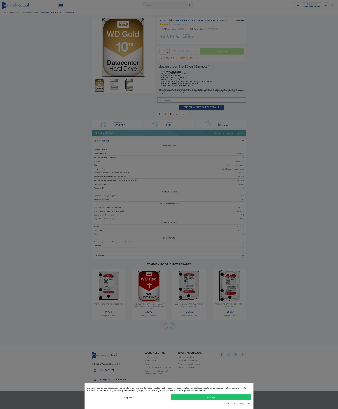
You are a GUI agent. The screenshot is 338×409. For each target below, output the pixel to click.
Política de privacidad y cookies (237, 403)
